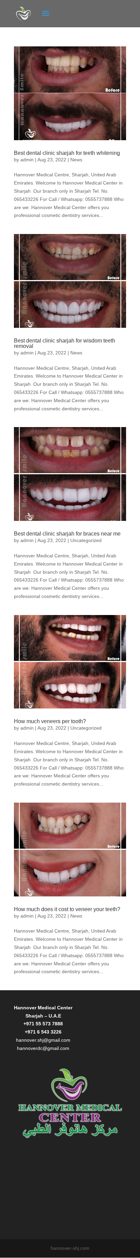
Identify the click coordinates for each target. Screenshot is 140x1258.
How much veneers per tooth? (50, 721)
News (76, 159)
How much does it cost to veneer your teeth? (67, 909)
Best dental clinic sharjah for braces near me (67, 534)
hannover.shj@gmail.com (43, 1040)
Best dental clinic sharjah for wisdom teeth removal (64, 343)
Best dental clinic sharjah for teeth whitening (67, 153)
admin (27, 159)
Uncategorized (86, 540)
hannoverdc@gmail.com (43, 1048)
